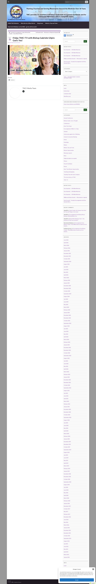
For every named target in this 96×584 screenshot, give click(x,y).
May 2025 (66, 272)
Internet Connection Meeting (70, 136)
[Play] (34, 60)
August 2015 (67, 541)
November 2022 (67, 350)
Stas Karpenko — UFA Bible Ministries (72, 49)
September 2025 (67, 261)
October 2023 (67, 320)
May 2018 (66, 492)
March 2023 (66, 339)
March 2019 (66, 465)
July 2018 (66, 487)
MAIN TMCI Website (13, 23)
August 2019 (67, 452)
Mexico (65, 145)
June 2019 (66, 457)
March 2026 (66, 245)
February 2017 (67, 514)
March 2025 (66, 277)
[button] (93, 569)
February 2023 (67, 342)
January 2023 (67, 344)
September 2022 (67, 355)
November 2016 (67, 516)
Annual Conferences (68, 118)
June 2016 (66, 519)
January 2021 (67, 406)
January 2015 (67, 557)
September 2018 (67, 482)
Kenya (65, 139)
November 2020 (67, 412)
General (18, 42)
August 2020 (67, 420)
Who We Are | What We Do (28, 23)
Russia (65, 166)
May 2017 (66, 511)
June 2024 (66, 301)
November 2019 (67, 444)
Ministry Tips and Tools (51, 23)
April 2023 (66, 336)
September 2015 (67, 538)
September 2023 (67, 323)
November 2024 (67, 288)
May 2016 (66, 522)
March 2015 (66, 554)
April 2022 (66, 369)
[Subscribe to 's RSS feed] (8, 1)
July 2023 (66, 328)
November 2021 (67, 382)
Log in (65, 88)
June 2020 (66, 425)
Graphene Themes (17, 582)
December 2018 (67, 473)
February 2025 (67, 280)
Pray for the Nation (68, 163)
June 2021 (66, 396)
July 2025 (66, 266)
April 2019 (66, 463)
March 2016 (66, 525)
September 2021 (67, 387)
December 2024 (67, 285)
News (65, 155)
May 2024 (66, 304)
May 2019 (66, 460)
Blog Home (40, 23)
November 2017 (67, 506)
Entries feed (66, 91)
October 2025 (67, 258)
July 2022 (66, 361)
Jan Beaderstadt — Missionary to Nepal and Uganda (47, 32)
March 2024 (66, 307)
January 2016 (67, 527)
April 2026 (66, 242)
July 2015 (66, 543)
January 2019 (67, 471)
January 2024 (67, 312)
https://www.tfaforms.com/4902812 (72, 104)
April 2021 (66, 398)
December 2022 (67, 347)
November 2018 (67, 476)
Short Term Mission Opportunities (71, 169)
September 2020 (67, 417)
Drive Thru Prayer (68, 126)
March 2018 (66, 498)
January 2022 (67, 377)
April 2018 (66, 495)
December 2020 (67, 409)
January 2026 (67, 250)
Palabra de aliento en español (70, 158)
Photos (65, 161)
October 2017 (67, 508)
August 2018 (67, 484)
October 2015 (67, 535)
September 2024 (67, 293)
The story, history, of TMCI (70, 177)
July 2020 (66, 422)
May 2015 (66, 549)
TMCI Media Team (12, 42)
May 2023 (66, 334)
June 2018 (66, 490)
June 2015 (66, 546)
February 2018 (67, 500)
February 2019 (67, 468)
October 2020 (67, 414)
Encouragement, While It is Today (71, 128)
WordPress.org (67, 96)
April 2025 (66, 275)
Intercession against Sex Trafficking (72, 134)
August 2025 (67, 264)
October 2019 (67, 447)
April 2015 (66, 551)
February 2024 (67, 309)
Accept (76, 580)
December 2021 (67, 379)
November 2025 (67, 256)
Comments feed (67, 93)
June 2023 (66, 331)
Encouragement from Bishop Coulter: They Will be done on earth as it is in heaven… (75, 224)
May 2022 (66, 366)
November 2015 (67, 533)
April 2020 (66, 430)
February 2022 (67, 374)
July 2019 (66, 455)
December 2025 (67, 253)
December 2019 (67, 441)
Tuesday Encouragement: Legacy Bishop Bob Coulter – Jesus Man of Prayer (19, 33)
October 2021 (67, 385)
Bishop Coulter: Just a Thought (71, 120)
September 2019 (67, 449)
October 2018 (67, 479)
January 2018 (67, 503)
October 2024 (67, 291)
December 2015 (67, 530)
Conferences (67, 123)
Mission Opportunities (69, 150)
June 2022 (66, 363)
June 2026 (66, 240)
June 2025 (66, 269)
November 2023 (67, 318)
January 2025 (67, 283)
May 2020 (66, 428)
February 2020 (67, 436)
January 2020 (67, 439)
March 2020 (66, 433)
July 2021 (66, 393)
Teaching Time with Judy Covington (72, 174)
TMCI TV (66, 179)
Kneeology (66, 142)
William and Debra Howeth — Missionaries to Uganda (75, 58)
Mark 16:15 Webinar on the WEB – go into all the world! (22, 26)
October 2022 (67, 352)
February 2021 (67, 404)
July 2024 (66, 299)
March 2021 (66, 401)
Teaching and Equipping (69, 171)
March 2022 (66, 371)
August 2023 (67, 326)
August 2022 (67, 358)
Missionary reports (68, 153)
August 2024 (67, 296)
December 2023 (67, 315)
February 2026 (67, 248)
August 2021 (67, 390)
